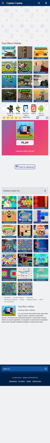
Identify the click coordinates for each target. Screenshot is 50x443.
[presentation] (3, 108)
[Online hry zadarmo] (14, 3)
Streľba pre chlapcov (10, 299)
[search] (45, 368)
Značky (28, 381)
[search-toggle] (38, 3)
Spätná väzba (36, 381)
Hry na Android (9, 302)
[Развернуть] (47, 118)
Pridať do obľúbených (26, 167)
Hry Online (7, 297)
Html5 (41, 299)
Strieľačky (29, 297)
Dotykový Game (31, 299)
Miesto (22, 299)
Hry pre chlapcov (18, 297)
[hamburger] (3, 3)
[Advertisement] (21, 23)
